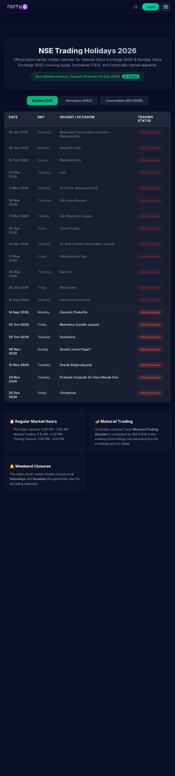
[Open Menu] (166, 7)
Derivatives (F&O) (79, 100)
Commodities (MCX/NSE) (124, 100)
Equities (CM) (42, 100)
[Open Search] (136, 7)
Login (151, 7)
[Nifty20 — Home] (18, 7)
